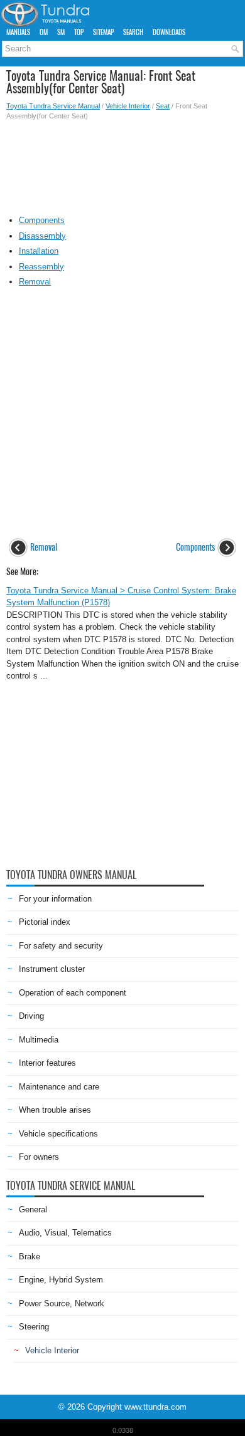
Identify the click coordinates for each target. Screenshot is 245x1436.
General (33, 1209)
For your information (55, 898)
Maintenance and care (59, 1086)
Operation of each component (72, 992)
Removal (35, 281)
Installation (38, 251)
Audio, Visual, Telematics (65, 1232)
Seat (163, 106)
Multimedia (38, 1039)
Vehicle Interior (128, 106)
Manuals (18, 32)
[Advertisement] (122, 164)
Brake (29, 1256)
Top (79, 32)
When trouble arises (55, 1110)
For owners (39, 1157)
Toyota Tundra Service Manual (53, 106)
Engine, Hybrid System (61, 1279)
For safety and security (61, 945)
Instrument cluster (52, 969)
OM (44, 32)
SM (61, 32)
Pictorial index (44, 922)
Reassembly (41, 266)
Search (133, 32)
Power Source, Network (61, 1303)
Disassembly (42, 236)
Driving (31, 1016)
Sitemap (103, 32)
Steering (34, 1326)
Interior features (47, 1063)
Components (42, 220)
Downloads (169, 32)
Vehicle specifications (58, 1133)
